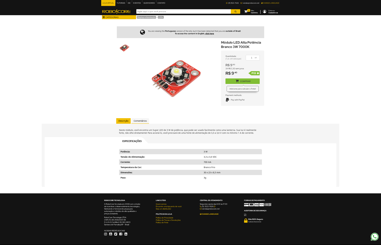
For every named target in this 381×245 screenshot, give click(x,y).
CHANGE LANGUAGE (271, 3)
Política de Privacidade (164, 218)
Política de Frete (162, 222)
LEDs (161, 17)
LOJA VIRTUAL (108, 3)
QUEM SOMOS (149, 3)
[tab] (123, 121)
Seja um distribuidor (163, 209)
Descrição (123, 120)
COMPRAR (245, 81)
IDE (129, 3)
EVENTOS (137, 3)
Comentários (140, 120)
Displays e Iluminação (146, 17)
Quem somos (161, 204)
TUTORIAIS (121, 3)
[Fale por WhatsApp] (375, 240)
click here (209, 33)
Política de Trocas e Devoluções (168, 220)
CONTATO (161, 3)
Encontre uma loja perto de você (169, 206)
